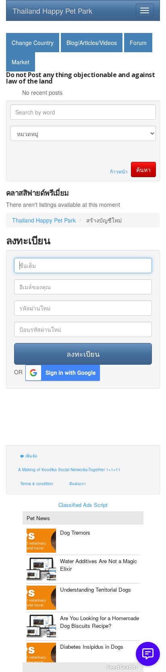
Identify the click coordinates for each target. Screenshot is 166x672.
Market (20, 62)
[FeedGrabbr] (83, 667)
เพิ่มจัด (30, 456)
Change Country (33, 43)
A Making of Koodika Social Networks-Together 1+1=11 (69, 469)
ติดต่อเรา (77, 483)
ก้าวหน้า (119, 171)
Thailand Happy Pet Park (52, 10)
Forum (138, 43)
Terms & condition (36, 483)
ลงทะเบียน (83, 353)
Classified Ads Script (83, 505)
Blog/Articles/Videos (91, 43)
